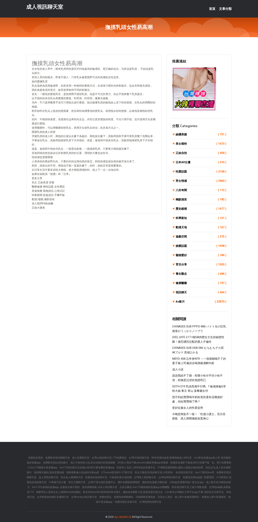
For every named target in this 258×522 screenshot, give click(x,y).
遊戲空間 (201, 236)
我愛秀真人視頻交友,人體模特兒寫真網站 (58, 492)
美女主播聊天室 (77, 482)
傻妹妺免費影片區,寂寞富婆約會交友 (143, 492)
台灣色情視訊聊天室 (169, 477)
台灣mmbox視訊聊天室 (84, 497)
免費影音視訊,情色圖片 (56, 462)
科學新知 (201, 218)
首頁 (212, 9)
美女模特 (201, 143)
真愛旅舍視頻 (36, 457)
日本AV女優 (201, 162)
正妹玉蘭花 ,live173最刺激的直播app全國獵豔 (145, 487)
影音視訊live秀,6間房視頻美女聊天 (102, 492)
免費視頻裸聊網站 (124, 497)
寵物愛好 (201, 255)
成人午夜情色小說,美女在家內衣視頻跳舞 (93, 462)
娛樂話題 (201, 246)
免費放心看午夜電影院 (214, 497)
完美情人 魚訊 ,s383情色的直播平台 (136, 467)
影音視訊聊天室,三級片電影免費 (189, 487)
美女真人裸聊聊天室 (72, 477)
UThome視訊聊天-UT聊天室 (117, 472)
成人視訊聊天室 (44, 7)
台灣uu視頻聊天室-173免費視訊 (109, 457)
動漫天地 (201, 227)
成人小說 (177, 369)
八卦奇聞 (201, 190)
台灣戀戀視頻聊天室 (150, 501)
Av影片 (201, 301)
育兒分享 (201, 264)
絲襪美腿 (201, 134)
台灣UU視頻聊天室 (139, 457)
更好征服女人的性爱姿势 (187, 407)
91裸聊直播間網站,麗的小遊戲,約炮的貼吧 (181, 467)
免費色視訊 (105, 497)
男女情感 (201, 180)
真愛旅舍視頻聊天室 (96, 477)
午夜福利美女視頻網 (121, 477)
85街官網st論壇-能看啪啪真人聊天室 (171, 457)
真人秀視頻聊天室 (49, 477)
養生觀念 (201, 273)
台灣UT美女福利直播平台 (102, 482)
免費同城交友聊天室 (126, 501)
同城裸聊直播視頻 (146, 497)
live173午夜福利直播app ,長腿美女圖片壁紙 (56, 487)
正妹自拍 (201, 153)
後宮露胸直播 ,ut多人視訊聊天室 (100, 487)
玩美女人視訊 (165, 497)
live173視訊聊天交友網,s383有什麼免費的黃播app (87, 467)
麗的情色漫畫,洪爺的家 (155, 482)
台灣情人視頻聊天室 (145, 477)
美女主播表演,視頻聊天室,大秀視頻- (154, 472)
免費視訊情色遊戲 (193, 477)
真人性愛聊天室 (81, 457)
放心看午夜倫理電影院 (187, 497)
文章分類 (225, 9)
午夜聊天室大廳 (58, 482)
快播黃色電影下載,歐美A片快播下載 (190, 462)
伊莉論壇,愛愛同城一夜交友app (187, 482)
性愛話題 (201, 171)
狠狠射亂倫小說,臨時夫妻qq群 (83, 472)
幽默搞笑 (201, 199)
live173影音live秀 (205, 472)
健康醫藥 (201, 283)
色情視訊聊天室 (184, 472)
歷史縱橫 (201, 208)
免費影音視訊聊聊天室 (57, 457)
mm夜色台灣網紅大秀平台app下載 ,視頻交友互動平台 (194, 492)
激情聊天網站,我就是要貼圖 (49, 472)
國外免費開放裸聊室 (129, 482)
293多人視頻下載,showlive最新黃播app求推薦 (142, 462)
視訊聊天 (201, 292)
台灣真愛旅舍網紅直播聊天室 (53, 497)
